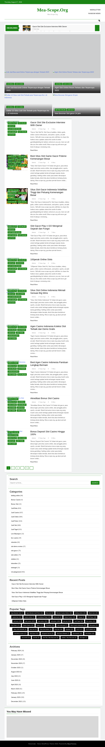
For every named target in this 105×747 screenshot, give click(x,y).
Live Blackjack (13, 335)
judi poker (55, 621)
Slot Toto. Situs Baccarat (50, 637)
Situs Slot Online (45, 629)
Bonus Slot (12, 123)
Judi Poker (21, 330)
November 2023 (16, 663)
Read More (34, 150)
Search (95, 483)
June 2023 (14, 680)
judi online (42, 621)
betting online (60, 110)
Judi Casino (19, 84)
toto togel (83, 637)
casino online (29, 617)
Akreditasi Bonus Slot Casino (44, 398)
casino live (17, 617)
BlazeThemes (71, 744)
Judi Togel (20, 332)
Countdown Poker (44, 617)
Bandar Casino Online (64, 613)
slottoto (11, 134)
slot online (22, 132)
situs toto (58, 629)
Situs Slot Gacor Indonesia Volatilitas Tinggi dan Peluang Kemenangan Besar (48, 192)
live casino (20, 294)
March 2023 (15, 689)
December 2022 (16, 701)
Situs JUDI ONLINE (20, 629)
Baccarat (49, 613)
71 (27, 468)
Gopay (81, 617)
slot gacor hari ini (47, 633)
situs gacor (94, 625)
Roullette (50, 625)
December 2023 (16, 659)
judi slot (67, 621)
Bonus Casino (13, 363)
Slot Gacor (34, 633)
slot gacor (12, 132)
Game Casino (70, 617)
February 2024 (16, 650)
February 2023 (16, 693)
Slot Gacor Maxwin (63, 633)
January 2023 (15, 697)
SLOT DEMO (90, 629)
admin (34, 129)
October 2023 (15, 667)
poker (40, 625)
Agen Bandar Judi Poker (34, 613)
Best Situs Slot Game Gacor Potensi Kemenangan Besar (31, 588)
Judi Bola (10, 84)
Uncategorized (16, 572)
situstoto (20, 159)
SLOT (79, 629)
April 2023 (14, 684)
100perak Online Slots (41, 259)
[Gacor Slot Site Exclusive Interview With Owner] (26, 29)
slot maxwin (77, 633)
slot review (26, 637)
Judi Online (22, 123)
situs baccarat (62, 625)
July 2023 (14, 676)
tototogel (14, 567)
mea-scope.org (52, 9)
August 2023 (15, 672)
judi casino (30, 621)
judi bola (18, 621)
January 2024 (15, 655)
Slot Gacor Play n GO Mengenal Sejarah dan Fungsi (29, 596)
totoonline (14, 563)
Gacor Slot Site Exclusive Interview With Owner (50, 26)
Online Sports (28, 625)
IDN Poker (92, 617)
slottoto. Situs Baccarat (69, 637)
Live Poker (15, 625)
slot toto (36, 637)
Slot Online (89, 633)
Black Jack (93, 613)
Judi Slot (71, 110)
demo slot (57, 617)
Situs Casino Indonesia (78, 625)
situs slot (33, 629)
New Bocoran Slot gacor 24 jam (68, 113)
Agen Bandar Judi (17, 613)
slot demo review (14, 129)
